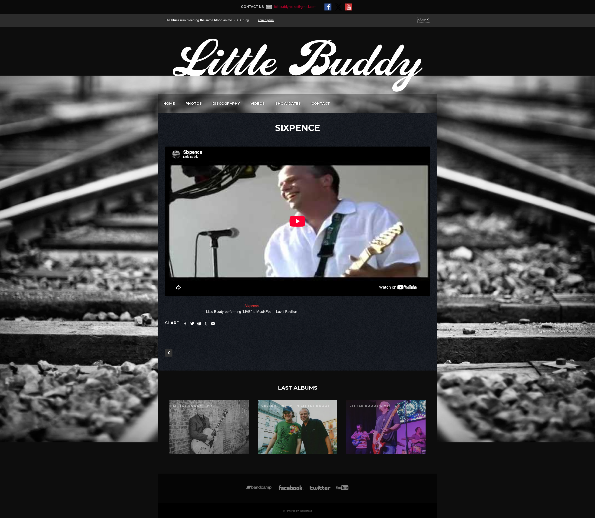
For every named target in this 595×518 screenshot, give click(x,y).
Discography (226, 103)
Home (169, 103)
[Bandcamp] (259, 490)
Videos (258, 103)
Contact (320, 103)
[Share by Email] (213, 323)
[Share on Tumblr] (206, 323)
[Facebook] (291, 490)
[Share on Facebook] (185, 323)
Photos (193, 103)
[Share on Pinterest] (199, 323)
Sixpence (252, 305)
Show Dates (288, 103)
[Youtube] (342, 490)
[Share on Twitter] (192, 323)
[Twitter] (319, 490)
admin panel (266, 20)
